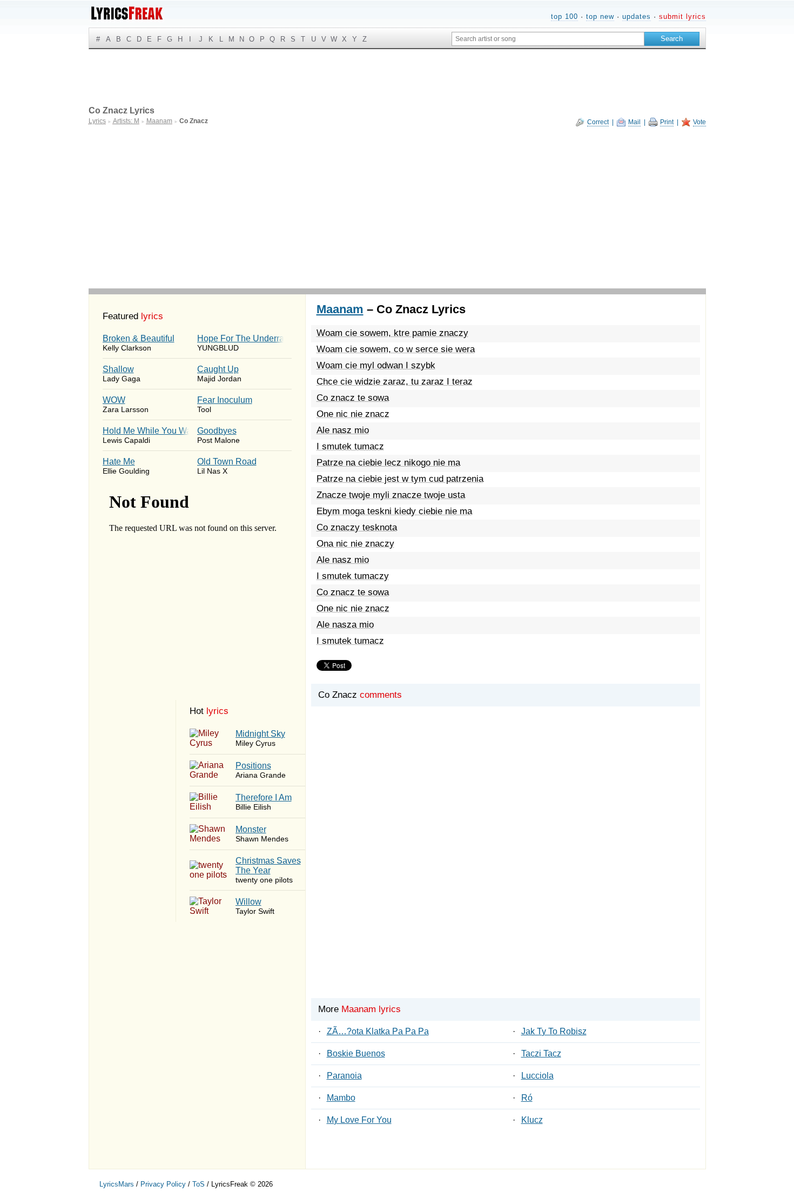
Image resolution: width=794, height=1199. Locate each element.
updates (636, 16)
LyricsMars (116, 1184)
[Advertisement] (397, 207)
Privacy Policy (163, 1184)
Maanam (340, 309)
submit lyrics (682, 16)
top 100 (564, 16)
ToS (198, 1184)
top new (600, 16)
